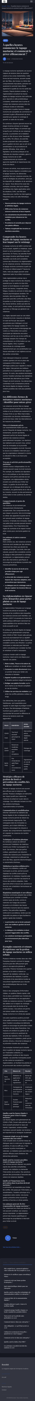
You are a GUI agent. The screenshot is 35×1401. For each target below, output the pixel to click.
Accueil (4, 6)
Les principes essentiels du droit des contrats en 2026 (15, 1347)
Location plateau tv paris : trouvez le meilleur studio (15, 1305)
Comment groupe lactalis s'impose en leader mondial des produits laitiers (16, 1311)
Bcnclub (5, 1364)
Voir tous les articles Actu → (12, 1247)
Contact (4, 1390)
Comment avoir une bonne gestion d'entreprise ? (15, 1281)
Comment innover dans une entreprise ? (16, 1322)
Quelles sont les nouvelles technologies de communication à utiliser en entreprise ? (17, 1293)
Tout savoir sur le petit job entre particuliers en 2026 (14, 1317)
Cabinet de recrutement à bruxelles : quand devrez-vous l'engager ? (15, 1333)
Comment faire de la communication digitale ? (15, 1299)
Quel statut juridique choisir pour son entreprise (16, 1287)
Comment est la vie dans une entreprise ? (17, 1338)
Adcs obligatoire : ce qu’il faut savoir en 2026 (16, 1327)
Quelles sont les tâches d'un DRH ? (15, 1342)
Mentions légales (7, 1386)
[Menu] (31, 1)
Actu (8, 6)
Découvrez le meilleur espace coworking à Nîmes (17, 1275)
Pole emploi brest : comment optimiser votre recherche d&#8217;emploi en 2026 (17, 1269)
